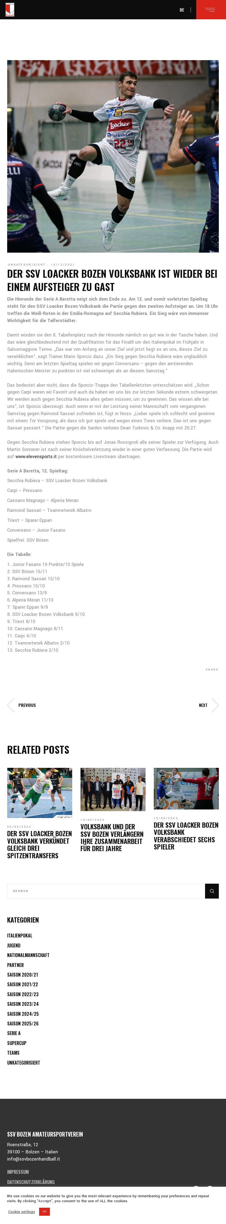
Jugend (13, 945)
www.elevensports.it (36, 456)
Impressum (18, 1172)
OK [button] (44, 1212)
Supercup (16, 1043)
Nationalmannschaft (28, 955)
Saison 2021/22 (22, 984)
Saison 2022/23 (23, 994)
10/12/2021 (63, 265)
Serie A (14, 1033)
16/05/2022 (92, 820)
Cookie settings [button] (21, 1211)
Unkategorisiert (27, 265)
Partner (15, 965)
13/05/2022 (166, 818)
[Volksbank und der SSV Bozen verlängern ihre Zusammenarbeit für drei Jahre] (113, 789)
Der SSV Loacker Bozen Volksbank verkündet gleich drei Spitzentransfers (39, 844)
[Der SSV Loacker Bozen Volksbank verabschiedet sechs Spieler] (186, 788)
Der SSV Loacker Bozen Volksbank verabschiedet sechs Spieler (186, 835)
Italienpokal (19, 935)
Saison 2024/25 (23, 1014)
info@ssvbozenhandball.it (33, 1159)
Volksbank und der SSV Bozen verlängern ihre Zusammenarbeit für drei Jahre (112, 837)
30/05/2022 (19, 827)
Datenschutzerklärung (31, 1182)
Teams (13, 1052)
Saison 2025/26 (23, 1023)
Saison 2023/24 (23, 1004)
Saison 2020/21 (22, 974)
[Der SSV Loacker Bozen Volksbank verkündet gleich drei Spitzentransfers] (39, 793)
